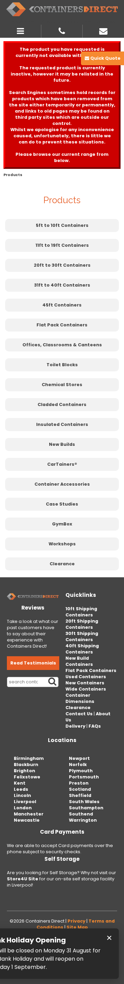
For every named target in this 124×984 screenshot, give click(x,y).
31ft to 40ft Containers (62, 285)
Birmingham (29, 758)
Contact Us (79, 714)
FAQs (95, 726)
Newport (79, 758)
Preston (79, 783)
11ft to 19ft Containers (62, 245)
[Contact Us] (103, 30)
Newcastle (27, 820)
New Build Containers (79, 661)
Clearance (62, 564)
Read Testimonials (33, 663)
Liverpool (25, 801)
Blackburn (26, 764)
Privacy (76, 921)
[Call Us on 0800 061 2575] (62, 30)
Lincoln (22, 795)
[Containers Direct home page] (62, 9)
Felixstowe (27, 777)
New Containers (84, 683)
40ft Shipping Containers (82, 649)
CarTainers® (62, 464)
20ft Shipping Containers (81, 624)
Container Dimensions (79, 698)
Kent (19, 783)
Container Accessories (62, 484)
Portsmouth (84, 777)
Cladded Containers (62, 404)
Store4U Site (22, 879)
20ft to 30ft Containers (62, 265)
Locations (62, 740)
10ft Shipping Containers (81, 612)
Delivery (75, 726)
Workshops (62, 544)
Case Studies (62, 504)
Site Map (77, 927)
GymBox (62, 524)
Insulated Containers (62, 424)
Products (12, 174)
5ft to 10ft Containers (62, 225)
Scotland (80, 789)
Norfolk (78, 764)
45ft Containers (62, 305)
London (23, 808)
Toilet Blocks (62, 365)
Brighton (24, 771)
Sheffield (80, 795)
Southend (81, 814)
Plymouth (81, 771)
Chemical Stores (62, 384)
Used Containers (85, 677)
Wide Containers (85, 689)
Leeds (21, 789)
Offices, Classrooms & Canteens (62, 345)
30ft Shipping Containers (81, 636)
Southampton (86, 808)
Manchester (28, 814)
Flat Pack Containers (62, 325)
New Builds (62, 444)
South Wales (84, 801)
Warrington (83, 820)
